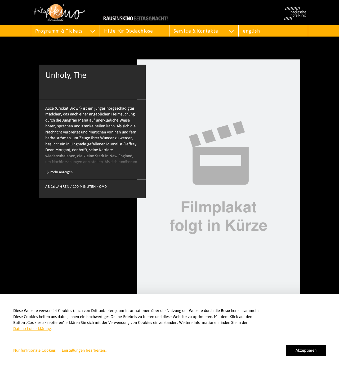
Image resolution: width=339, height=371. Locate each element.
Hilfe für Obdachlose (128, 31)
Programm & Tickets (58, 31)
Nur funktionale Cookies (34, 350)
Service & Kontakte (195, 31)
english (251, 31)
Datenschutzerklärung (32, 328)
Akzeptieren (306, 350)
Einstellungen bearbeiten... (84, 350)
